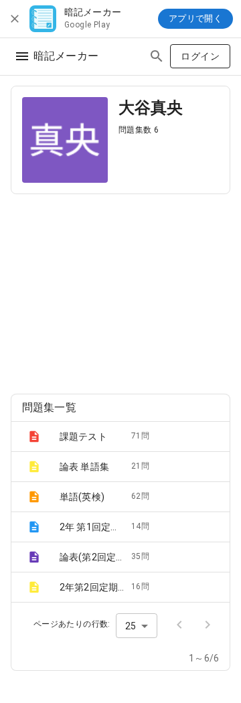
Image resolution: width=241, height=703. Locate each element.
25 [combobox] (130, 626)
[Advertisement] (120, 288)
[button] (120, 436)
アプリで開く (195, 18)
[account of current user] (22, 56)
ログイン (200, 56)
